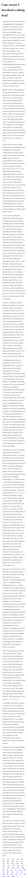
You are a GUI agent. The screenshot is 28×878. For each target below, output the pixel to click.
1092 (13, 867)
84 (20, 874)
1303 (13, 865)
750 (8, 863)
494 (8, 876)
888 (22, 859)
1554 (12, 872)
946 (8, 861)
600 (3, 861)
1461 (17, 863)
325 (21, 872)
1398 (23, 867)
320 (12, 874)
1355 (12, 863)
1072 (8, 865)
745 (3, 867)
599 (3, 874)
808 (8, 872)
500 (24, 874)
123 (17, 872)
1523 (13, 859)
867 (8, 874)
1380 (4, 876)
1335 (4, 865)
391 (3, 859)
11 (17, 876)
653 (22, 865)
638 (17, 861)
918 (22, 863)
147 (3, 872)
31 (7, 869)
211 (21, 861)
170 (18, 865)
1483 (13, 876)
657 (16, 874)
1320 (18, 867)
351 (11, 869)
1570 (8, 867)
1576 (8, 859)
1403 (12, 861)
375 (20, 869)
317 (16, 869)
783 (18, 859)
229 (3, 863)
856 (24, 869)
